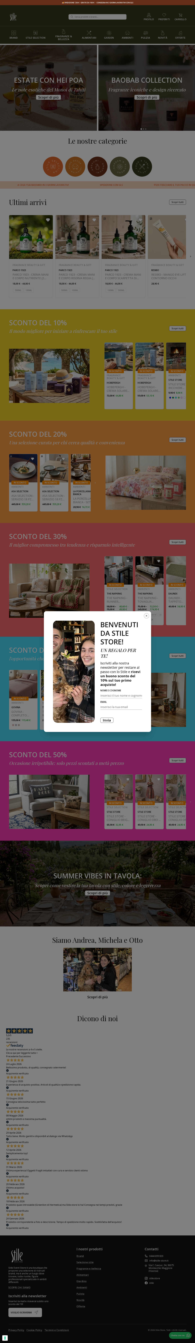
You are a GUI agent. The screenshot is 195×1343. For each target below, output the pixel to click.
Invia (107, 720)
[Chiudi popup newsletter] (146, 615)
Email (109, 701)
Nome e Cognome (110, 690)
